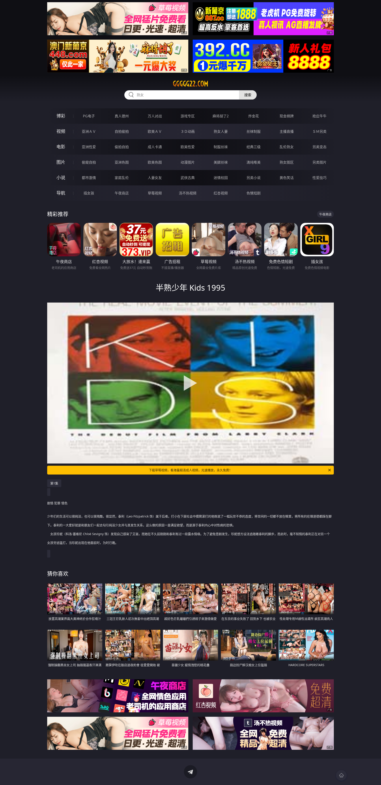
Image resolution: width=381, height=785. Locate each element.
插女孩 (89, 193)
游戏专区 (188, 116)
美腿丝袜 (221, 162)
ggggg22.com (190, 83)
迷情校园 (221, 177)
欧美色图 (155, 162)
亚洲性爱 (89, 146)
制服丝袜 (221, 146)
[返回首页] (341, 775)
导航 (60, 193)
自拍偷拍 (122, 131)
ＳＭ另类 (319, 131)
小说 (60, 178)
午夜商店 (122, 193)
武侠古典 (188, 177)
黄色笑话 (287, 177)
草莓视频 (155, 193)
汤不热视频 (187, 193)
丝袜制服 (254, 131)
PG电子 (89, 116)
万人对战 (155, 116)
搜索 (247, 94)
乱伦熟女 (287, 146)
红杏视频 (221, 193)
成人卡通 (155, 146)
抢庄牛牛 (319, 116)
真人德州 (122, 116)
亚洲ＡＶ (89, 131)
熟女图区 (287, 162)
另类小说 (254, 177)
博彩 (60, 116)
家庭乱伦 (122, 177)
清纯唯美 (254, 162)
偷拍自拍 (122, 146)
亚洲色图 (122, 162)
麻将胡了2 (221, 116)
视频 (60, 131)
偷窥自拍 (89, 162)
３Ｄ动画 (188, 131)
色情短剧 (254, 193)
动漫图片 (188, 162)
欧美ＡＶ (155, 131)
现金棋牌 (287, 116)
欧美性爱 (188, 146)
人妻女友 (155, 177)
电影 (60, 147)
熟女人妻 (221, 131)
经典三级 (254, 146)
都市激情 (89, 177)
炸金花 (253, 116)
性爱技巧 (319, 177)
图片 (60, 162)
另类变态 (319, 146)
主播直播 (287, 131)
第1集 (54, 483)
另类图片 (319, 162)
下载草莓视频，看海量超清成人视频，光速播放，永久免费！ (190, 470)
